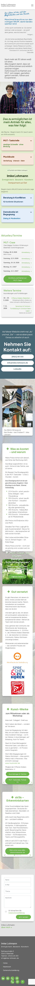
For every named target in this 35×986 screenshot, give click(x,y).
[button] (31, 577)
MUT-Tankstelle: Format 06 (17, 780)
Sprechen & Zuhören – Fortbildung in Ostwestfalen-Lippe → (21, 308)
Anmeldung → (27, 252)
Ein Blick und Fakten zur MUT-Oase (17, 279)
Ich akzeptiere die (16, 911)
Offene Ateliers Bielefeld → (21, 298)
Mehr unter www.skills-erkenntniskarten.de (17, 851)
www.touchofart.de (12, 763)
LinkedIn (17, 369)
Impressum (7, 966)
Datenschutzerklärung (16, 912)
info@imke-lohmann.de (17, 363)
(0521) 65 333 (17, 357)
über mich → (6, 927)
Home (5, 963)
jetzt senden (23, 917)
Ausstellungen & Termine (17, 774)
